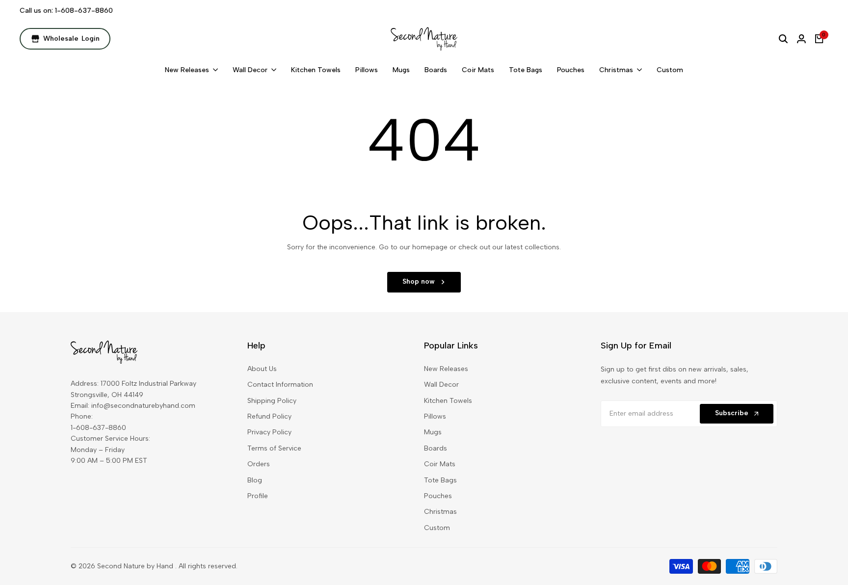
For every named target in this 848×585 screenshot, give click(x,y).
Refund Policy (269, 416)
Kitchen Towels (448, 401)
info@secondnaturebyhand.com (143, 405)
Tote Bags (440, 480)
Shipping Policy (271, 401)
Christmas (440, 511)
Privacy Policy (269, 432)
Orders (258, 464)
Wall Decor (441, 384)
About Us (262, 369)
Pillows (435, 416)
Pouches (438, 496)
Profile (257, 496)
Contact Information (280, 384)
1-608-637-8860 (84, 10)
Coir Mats (439, 464)
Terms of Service (274, 448)
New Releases (446, 369)
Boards (435, 448)
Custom (437, 528)
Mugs (433, 432)
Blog (254, 480)
